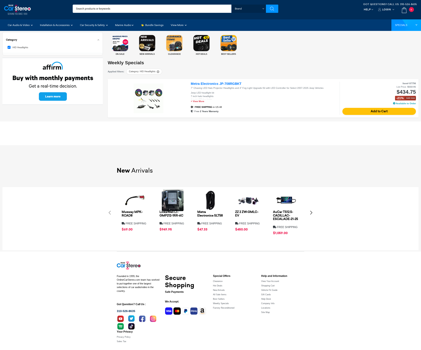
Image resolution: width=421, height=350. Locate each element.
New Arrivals (219, 290)
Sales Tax (121, 341)
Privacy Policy (124, 337)
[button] (110, 212)
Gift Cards (266, 294)
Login (386, 9)
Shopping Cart (268, 285)
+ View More (197, 101)
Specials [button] (401, 25)
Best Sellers (219, 299)
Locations (265, 308)
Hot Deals (217, 285)
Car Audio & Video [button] (19, 25)
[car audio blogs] (120, 326)
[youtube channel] (120, 318)
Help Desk (266, 299)
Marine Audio (123, 25)
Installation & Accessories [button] (55, 25)
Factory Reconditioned (223, 308)
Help (367, 9)
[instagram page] (153, 318)
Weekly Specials (221, 303)
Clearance (218, 281)
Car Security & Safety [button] (92, 25)
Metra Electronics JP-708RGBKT (216, 83)
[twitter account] (131, 318)
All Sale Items (219, 294)
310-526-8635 (408, 4)
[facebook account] (142, 318)
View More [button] (177, 25)
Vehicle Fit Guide (269, 290)
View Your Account (270, 281)
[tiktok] (131, 326)
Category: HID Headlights (142, 71)
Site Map (265, 312)
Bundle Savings (154, 25)
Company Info (267, 303)
